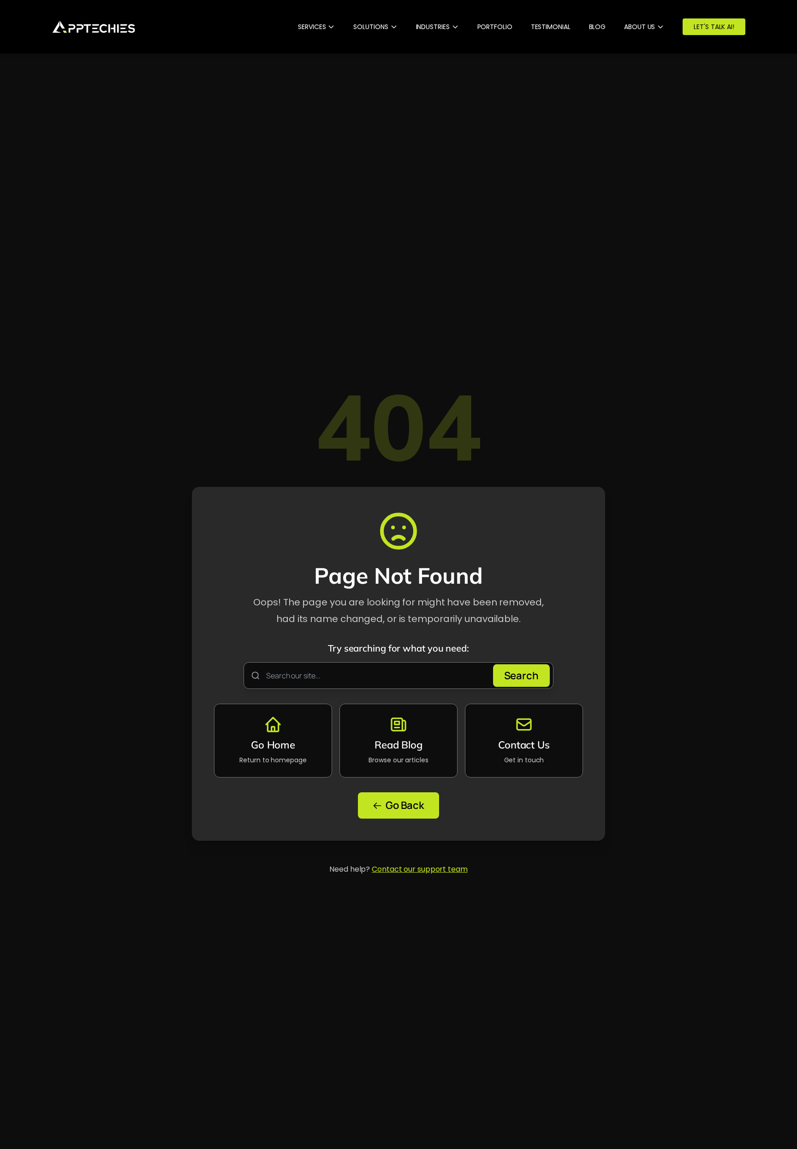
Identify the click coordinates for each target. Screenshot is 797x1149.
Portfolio (494, 26)
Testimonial (551, 26)
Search (521, 675)
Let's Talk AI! (714, 26)
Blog (597, 26)
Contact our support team (420, 869)
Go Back (405, 805)
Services (312, 26)
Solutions (370, 26)
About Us (639, 26)
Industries (433, 26)
